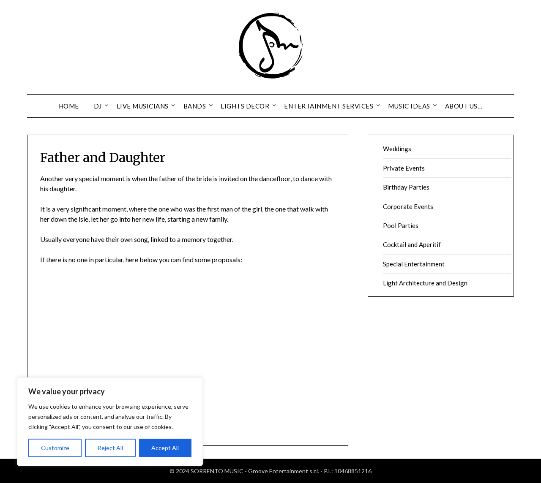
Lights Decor (245, 106)
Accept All (165, 447)
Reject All (110, 447)
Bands (194, 106)
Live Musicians (143, 106)
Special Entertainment (414, 264)
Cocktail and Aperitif (412, 244)
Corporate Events (408, 206)
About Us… (464, 106)
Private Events (404, 168)
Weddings (397, 148)
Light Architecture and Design (425, 283)
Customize (55, 447)
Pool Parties (400, 225)
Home (69, 106)
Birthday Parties (406, 187)
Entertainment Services (328, 106)
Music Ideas (409, 106)
